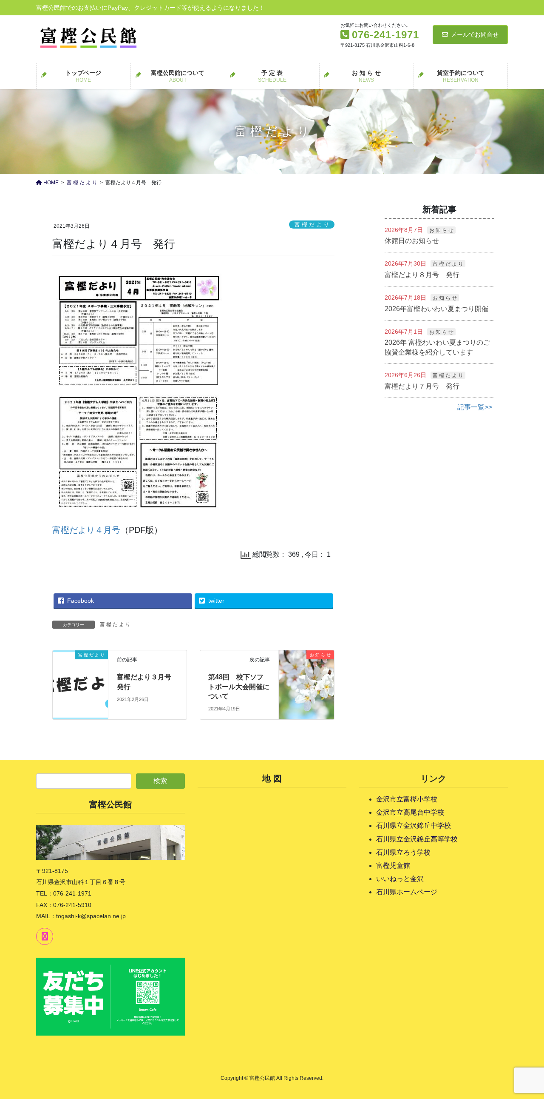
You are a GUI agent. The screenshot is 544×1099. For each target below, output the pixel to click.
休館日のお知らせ (412, 240)
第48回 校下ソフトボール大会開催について (238, 686)
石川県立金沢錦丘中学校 (413, 825)
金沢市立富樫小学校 (406, 799)
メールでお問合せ (475, 34)
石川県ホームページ (406, 892)
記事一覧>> (474, 407)
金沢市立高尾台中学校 (410, 812)
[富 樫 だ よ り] (80, 667)
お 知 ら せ (441, 230)
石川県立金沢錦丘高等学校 (417, 839)
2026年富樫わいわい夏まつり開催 (436, 308)
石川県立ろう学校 (403, 852)
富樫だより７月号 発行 (422, 386)
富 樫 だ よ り (312, 224)
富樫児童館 (393, 865)
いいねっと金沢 (400, 878)
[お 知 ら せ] (306, 668)
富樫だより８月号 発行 (422, 274)
